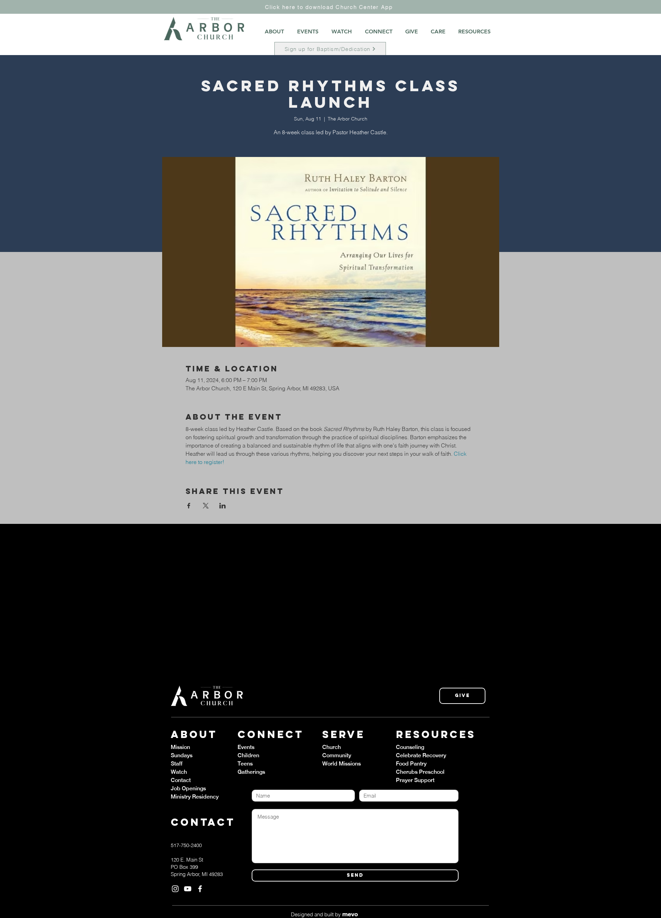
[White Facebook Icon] (200, 888)
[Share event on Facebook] (189, 505)
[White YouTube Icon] (187, 888)
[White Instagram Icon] (175, 888)
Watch (179, 772)
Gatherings (251, 772)
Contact (181, 780)
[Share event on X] (205, 505)
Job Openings (188, 788)
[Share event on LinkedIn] (222, 505)
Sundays (181, 755)
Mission (180, 747)
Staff (176, 763)
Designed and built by (324, 914)
